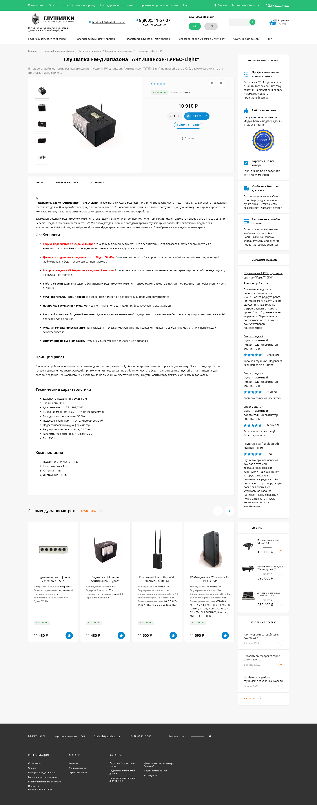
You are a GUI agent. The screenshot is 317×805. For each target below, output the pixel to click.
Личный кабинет (78, 767)
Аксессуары (150, 775)
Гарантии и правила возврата (158, 5)
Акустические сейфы (155, 770)
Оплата (53, 5)
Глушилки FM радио (90, 50)
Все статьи (250, 698)
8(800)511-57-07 (154, 20)
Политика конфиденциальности (40, 788)
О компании (35, 5)
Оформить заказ (78, 772)
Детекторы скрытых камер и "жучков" (159, 765)
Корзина (73, 763)
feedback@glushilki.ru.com (108, 22)
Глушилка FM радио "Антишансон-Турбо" (105, 579)
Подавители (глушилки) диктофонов (123, 779)
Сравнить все (88, 510)
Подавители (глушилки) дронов (123, 772)
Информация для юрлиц (79, 5)
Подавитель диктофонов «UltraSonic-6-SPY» (53, 579)
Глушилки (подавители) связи (58, 50)
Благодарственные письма (117, 5)
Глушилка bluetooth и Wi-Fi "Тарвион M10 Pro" (157, 579)
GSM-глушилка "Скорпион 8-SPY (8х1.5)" (209, 579)
